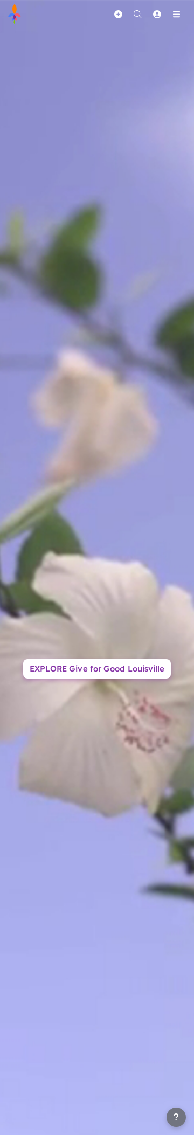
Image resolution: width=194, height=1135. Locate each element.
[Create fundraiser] (118, 14)
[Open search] (137, 14)
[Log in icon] (157, 14)
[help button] (176, 1117)
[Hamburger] (176, 14)
